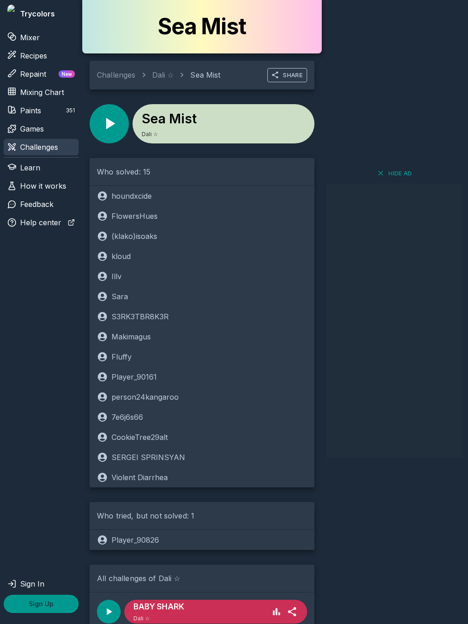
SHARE (293, 75)
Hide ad (400, 173)
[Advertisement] (394, 321)
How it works (43, 185)
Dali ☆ (163, 74)
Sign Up (41, 604)
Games (32, 128)
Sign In (32, 583)
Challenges (39, 147)
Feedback (36, 204)
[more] (292, 611)
